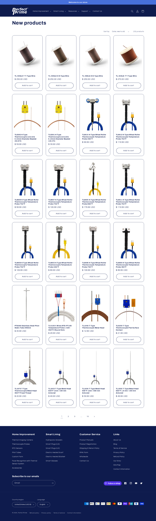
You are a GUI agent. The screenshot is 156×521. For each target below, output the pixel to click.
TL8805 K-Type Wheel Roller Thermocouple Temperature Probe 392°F (128, 265)
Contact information (74, 513)
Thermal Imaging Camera (22, 440)
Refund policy (34, 513)
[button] (41, 11)
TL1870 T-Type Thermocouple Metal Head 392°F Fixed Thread (26, 391)
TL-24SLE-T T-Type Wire (126, 76)
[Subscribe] (52, 483)
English (42, 504)
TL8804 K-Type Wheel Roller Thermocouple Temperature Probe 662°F (94, 202)
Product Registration (88, 444)
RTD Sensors (17, 448)
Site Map (117, 465)
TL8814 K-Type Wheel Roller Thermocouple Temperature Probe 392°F (94, 137)
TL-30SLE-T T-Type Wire (25, 76)
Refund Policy (118, 456)
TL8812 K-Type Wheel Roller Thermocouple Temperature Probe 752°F (128, 137)
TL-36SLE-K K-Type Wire (92, 76)
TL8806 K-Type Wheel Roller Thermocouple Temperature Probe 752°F (94, 265)
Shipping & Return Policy (89, 448)
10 (88, 416)
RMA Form (84, 452)
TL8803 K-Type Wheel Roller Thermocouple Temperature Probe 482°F (60, 265)
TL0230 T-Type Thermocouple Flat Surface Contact (127, 328)
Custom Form (17, 456)
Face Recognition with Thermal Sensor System (24, 462)
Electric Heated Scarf (54, 452)
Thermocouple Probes (21, 444)
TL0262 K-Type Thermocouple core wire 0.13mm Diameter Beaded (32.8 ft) (26, 138)
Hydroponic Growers (54, 440)
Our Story (117, 461)
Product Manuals (86, 440)
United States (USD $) (23, 504)
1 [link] (61, 416)
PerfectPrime (22, 512)
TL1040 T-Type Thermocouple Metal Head (93, 327)
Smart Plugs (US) (53, 444)
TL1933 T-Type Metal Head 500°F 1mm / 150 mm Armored (59, 391)
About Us (117, 440)
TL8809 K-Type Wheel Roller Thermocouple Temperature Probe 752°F (27, 202)
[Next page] (94, 416)
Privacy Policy (119, 452)
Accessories (17, 468)
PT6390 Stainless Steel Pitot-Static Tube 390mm (27, 327)
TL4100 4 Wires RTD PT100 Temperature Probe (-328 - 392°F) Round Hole (60, 328)
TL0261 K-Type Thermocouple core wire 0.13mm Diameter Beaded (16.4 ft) (59, 138)
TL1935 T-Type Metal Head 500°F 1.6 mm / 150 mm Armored (127, 391)
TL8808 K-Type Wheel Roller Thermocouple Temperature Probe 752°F (27, 265)
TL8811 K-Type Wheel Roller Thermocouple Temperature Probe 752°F (128, 202)
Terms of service (59, 513)
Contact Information (121, 469)
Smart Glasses (52, 461)
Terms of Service (120, 448)
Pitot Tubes (16, 452)
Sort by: (107, 31)
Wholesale (84, 456)
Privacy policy (46, 513)
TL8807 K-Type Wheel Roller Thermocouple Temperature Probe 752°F (60, 202)
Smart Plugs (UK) (53, 448)
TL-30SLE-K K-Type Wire (58, 76)
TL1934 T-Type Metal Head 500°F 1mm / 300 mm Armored (93, 391)
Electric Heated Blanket (55, 456)
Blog (115, 444)
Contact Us (84, 461)
